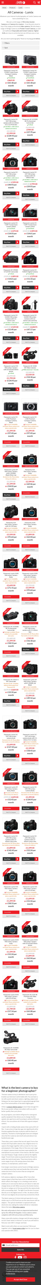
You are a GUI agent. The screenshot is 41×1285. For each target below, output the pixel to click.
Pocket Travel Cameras (27, 28)
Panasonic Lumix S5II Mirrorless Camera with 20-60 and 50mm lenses (11, 368)
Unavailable (7, 442)
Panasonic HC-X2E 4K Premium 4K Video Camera (30, 996)
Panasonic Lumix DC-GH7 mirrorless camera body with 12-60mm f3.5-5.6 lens (30, 737)
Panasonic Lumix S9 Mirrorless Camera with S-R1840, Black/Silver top (11, 472)
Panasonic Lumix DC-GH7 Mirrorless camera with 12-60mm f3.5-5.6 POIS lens (11, 121)
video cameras (25, 26)
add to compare (11, 95)
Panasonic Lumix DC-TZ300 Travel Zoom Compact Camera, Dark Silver (30, 73)
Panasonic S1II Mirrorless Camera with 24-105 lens (11, 524)
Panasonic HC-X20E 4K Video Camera (30, 367)
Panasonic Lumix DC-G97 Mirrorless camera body (11, 174)
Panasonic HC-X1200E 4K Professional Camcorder (30, 121)
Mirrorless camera (19, 1207)
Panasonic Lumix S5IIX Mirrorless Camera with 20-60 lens (11, 996)
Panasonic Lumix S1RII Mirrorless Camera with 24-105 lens (30, 575)
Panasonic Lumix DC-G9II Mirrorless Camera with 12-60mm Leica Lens (11, 838)
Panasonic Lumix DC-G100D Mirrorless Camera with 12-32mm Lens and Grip (30, 317)
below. (38, 39)
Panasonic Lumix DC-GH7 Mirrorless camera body (11, 736)
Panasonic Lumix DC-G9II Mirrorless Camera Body (30, 788)
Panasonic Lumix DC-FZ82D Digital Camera (30, 271)
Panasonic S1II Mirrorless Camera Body (30, 471)
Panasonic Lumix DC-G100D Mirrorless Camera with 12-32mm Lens (11, 317)
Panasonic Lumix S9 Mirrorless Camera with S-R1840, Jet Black (30, 682)
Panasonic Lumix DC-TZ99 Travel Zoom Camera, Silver (30, 224)
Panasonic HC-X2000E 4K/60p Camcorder (11, 1048)
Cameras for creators (17, 24)
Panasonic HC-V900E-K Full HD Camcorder (11, 271)
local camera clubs (19, 1228)
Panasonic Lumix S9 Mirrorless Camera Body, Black (11, 788)
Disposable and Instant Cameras (22, 31)
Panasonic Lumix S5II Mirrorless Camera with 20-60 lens (30, 888)
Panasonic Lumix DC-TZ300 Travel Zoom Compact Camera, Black (11, 73)
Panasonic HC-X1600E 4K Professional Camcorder (11, 628)
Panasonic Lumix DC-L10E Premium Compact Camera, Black (11, 419)
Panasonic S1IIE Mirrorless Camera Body (30, 524)
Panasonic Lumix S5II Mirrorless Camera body (11, 888)
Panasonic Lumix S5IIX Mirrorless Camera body (11, 941)
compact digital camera (14, 1107)
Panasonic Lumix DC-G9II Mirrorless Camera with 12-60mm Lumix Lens (30, 838)
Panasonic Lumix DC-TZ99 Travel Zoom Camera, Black (11, 224)
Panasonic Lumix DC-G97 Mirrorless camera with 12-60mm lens (30, 629)
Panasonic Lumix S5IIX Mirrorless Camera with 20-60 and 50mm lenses (30, 942)
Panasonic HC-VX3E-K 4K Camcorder (11, 680)
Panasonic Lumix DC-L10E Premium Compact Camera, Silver (30, 419)
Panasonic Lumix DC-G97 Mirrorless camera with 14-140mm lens (30, 174)
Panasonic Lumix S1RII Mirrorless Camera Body (11, 575)
